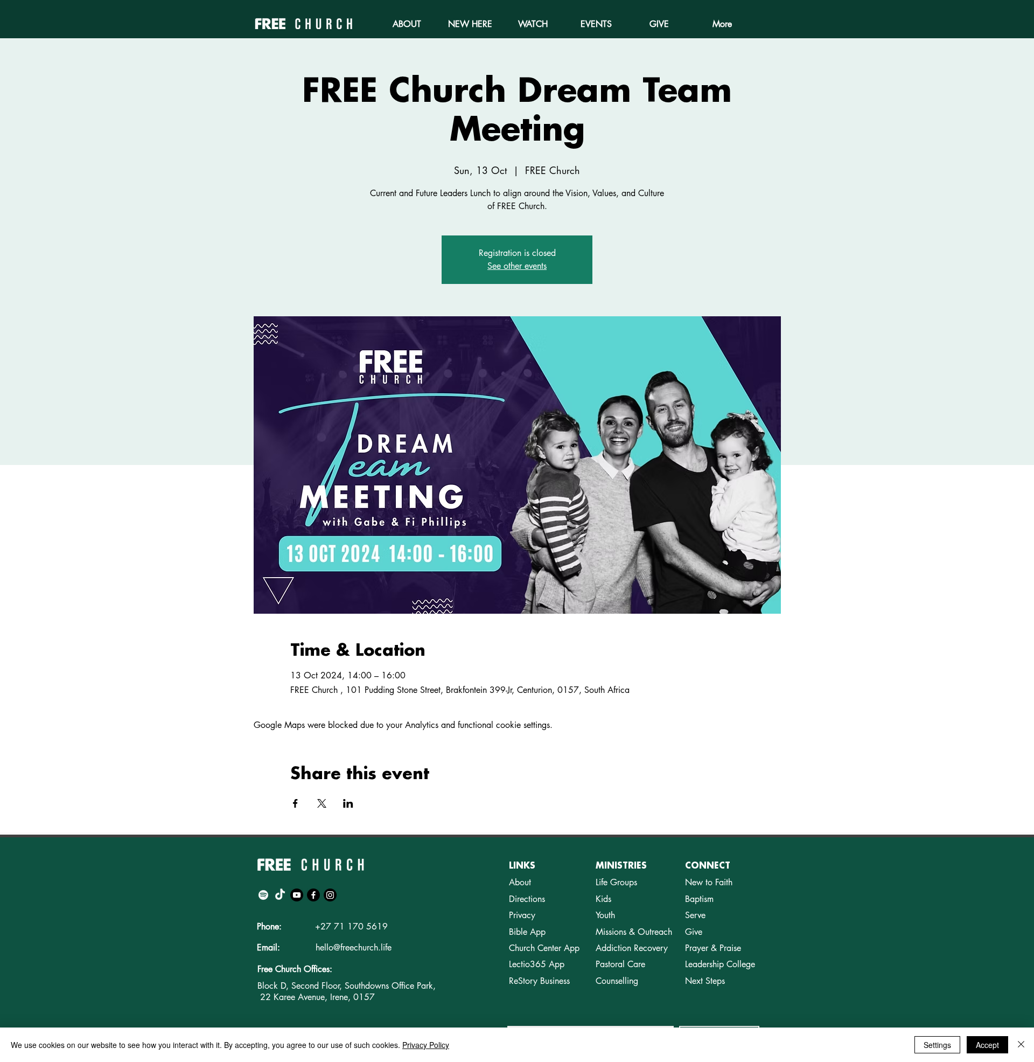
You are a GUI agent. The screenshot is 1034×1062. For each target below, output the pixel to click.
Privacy (522, 915)
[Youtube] (296, 895)
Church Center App (544, 948)
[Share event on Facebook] (295, 803)
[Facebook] (313, 895)
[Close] (1021, 1044)
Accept (987, 1044)
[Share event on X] (322, 803)
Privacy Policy (425, 1044)
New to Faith (708, 882)
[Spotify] (263, 895)
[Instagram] (330, 895)
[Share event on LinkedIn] (348, 803)
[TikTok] (280, 895)
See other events (517, 266)
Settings (937, 1044)
